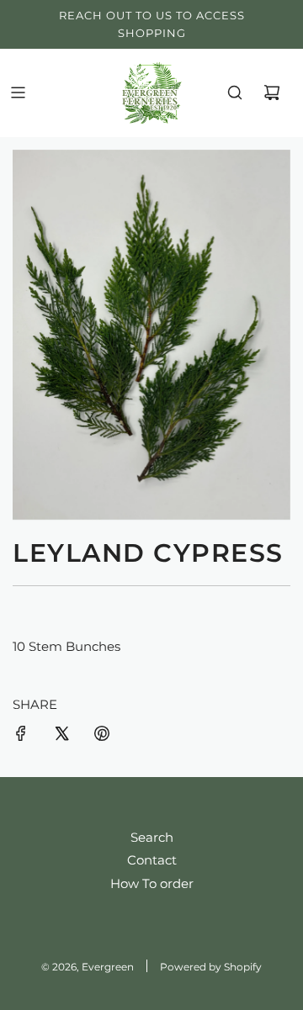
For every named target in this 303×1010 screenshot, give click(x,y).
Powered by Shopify (211, 966)
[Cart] (271, 92)
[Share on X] (61, 736)
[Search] (234, 92)
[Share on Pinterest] (101, 736)
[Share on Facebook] (21, 736)
